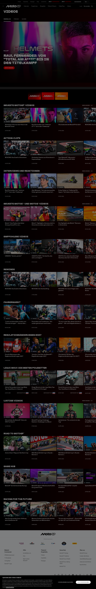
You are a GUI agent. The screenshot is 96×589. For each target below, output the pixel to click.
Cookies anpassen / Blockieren (65, 582)
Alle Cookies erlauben (83, 582)
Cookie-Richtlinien (10, 587)
